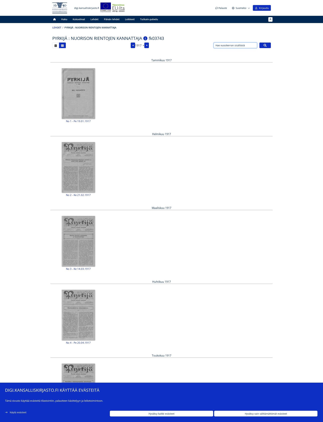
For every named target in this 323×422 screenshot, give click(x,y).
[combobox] (139, 45)
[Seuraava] (146, 45)
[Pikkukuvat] (62, 45)
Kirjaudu (263, 8)
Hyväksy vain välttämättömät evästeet (266, 413)
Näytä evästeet (18, 412)
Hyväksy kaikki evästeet (161, 413)
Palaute (222, 8)
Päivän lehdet (112, 19)
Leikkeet (130, 19)
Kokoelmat (79, 19)
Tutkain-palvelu (149, 19)
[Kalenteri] (55, 45)
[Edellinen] (133, 45)
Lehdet (95, 19)
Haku (64, 19)
